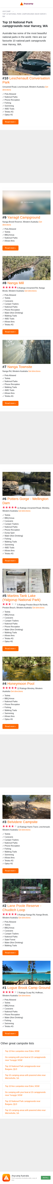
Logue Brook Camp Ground (28, 988)
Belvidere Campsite (22, 822)
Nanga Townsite (19, 367)
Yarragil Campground (23, 217)
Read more (10, 121)
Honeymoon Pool (20, 683)
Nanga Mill (15, 283)
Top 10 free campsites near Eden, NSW (22, 1051)
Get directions (31, 291)
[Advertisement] (26, 156)
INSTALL (46, 1178)
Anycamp (6, 11)
